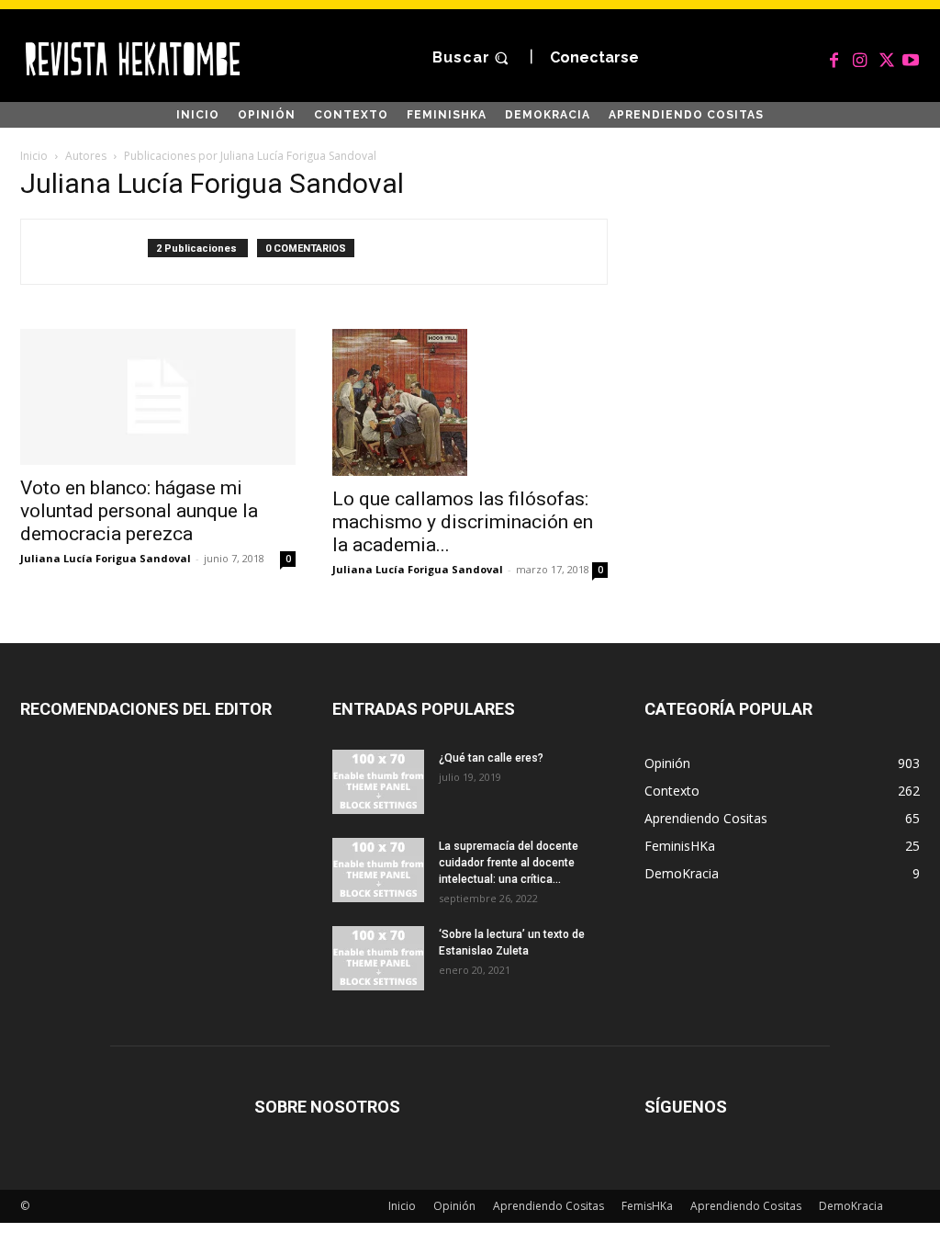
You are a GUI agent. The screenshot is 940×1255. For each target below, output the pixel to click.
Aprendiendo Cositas (548, 1206)
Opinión (454, 1206)
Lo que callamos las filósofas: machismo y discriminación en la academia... (462, 522)
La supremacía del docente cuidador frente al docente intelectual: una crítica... (508, 863)
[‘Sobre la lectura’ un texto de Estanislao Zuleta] (378, 958)
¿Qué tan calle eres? (491, 758)
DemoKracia (851, 1206)
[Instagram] (859, 58)
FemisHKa (647, 1206)
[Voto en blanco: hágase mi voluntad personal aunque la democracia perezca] (158, 397)
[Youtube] (910, 58)
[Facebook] (833, 58)
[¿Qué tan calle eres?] (378, 782)
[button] (473, 58)
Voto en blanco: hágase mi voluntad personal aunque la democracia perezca (139, 511)
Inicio (34, 156)
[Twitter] (885, 58)
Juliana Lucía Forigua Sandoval (105, 558)
